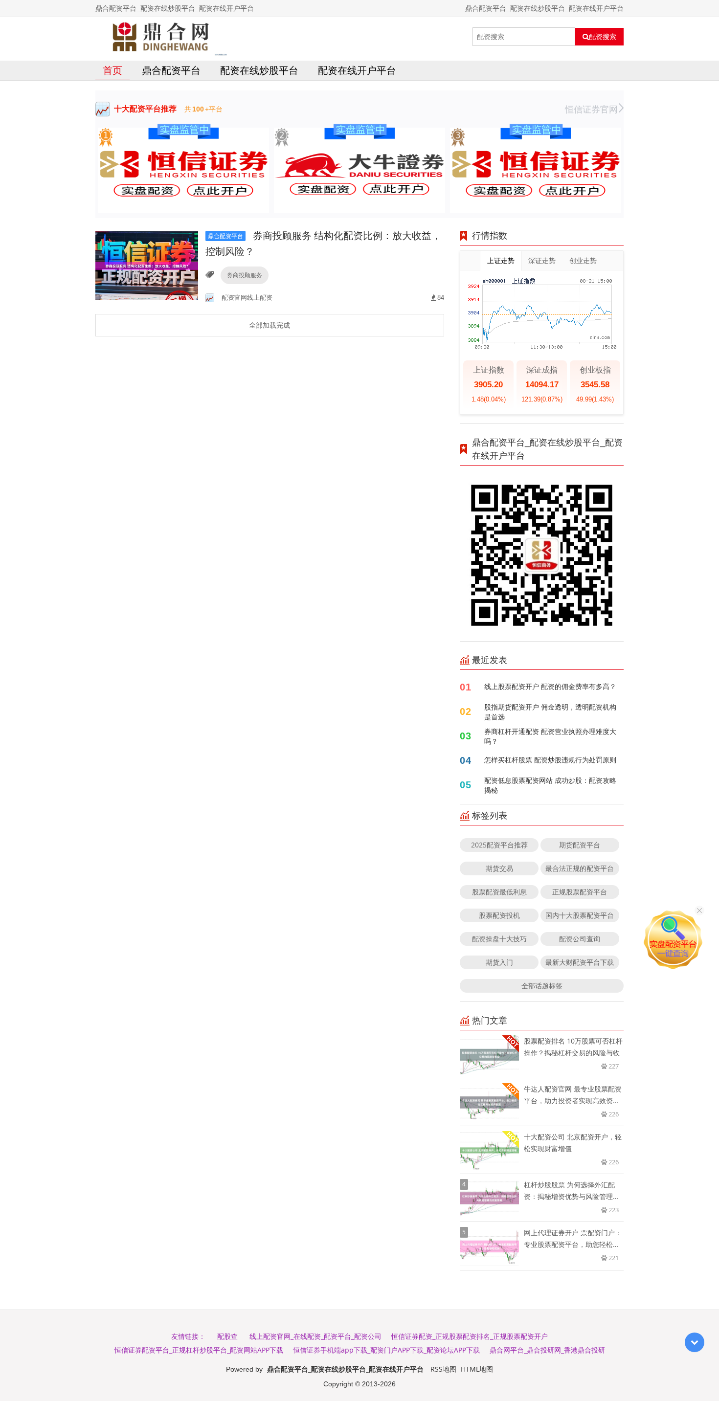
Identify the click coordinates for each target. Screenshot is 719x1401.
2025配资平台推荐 (499, 844)
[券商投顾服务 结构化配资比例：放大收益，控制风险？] (146, 265)
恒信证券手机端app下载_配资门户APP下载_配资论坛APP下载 (386, 1350)
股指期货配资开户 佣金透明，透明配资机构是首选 (550, 711)
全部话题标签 (541, 985)
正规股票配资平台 (579, 891)
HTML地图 (477, 1369)
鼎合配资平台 (171, 70)
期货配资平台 (579, 844)
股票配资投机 (499, 915)
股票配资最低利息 (499, 891)
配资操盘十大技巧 (499, 938)
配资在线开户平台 (357, 70)
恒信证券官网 (591, 109)
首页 (112, 70)
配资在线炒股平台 (259, 70)
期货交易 (499, 868)
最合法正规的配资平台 (579, 868)
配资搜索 (602, 37)
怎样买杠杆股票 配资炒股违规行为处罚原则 (550, 759)
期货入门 (499, 962)
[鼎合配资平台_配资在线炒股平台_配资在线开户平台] (161, 36)
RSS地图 (443, 1369)
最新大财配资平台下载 (579, 962)
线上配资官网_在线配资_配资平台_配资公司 (315, 1336)
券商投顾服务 (244, 275)
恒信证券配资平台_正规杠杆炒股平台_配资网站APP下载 (198, 1350)
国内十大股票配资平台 (579, 915)
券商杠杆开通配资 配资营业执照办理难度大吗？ (550, 736)
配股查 (227, 1336)
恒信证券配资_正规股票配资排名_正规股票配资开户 (469, 1336)
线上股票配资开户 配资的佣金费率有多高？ (550, 686)
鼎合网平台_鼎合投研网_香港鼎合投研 (547, 1350)
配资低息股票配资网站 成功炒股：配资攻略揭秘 (550, 785)
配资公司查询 (579, 938)
